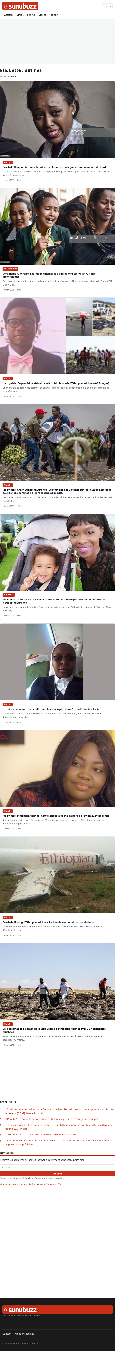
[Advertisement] (57, 41)
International (10, 269)
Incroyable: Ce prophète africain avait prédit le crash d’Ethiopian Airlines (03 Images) (56, 383)
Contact (6, 1333)
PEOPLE (31, 15)
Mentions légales (24, 1333)
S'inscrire (57, 1174)
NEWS (19, 15)
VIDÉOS (42, 15)
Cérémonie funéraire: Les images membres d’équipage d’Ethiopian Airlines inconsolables (49, 275)
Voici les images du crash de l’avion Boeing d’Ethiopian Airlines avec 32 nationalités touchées (54, 1030)
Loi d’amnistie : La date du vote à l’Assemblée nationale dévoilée (41, 1134)
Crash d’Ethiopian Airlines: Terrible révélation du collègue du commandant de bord (54, 167)
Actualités (8, 595)
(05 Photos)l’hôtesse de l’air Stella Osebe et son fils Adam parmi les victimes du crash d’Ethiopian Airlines (55, 601)
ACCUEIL (8, 15)
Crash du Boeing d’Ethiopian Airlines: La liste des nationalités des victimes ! (49, 922)
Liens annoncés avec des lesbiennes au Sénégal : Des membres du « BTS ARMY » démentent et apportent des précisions (58, 1142)
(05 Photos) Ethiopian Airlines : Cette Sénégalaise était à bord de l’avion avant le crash (56, 815)
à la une (7, 162)
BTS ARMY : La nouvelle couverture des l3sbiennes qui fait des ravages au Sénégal (51, 1119)
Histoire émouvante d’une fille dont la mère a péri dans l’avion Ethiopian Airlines (52, 709)
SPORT (54, 15)
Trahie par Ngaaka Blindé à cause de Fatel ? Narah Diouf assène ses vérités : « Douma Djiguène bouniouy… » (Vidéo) (58, 1127)
